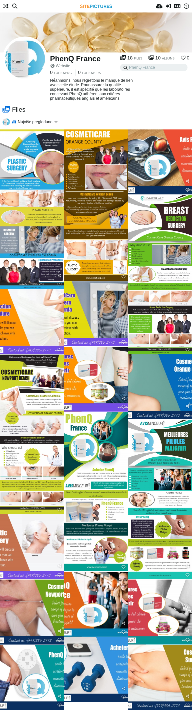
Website (63, 66)
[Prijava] (168, 6)
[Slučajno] (5, 6)
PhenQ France (75, 58)
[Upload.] (159, 6)
